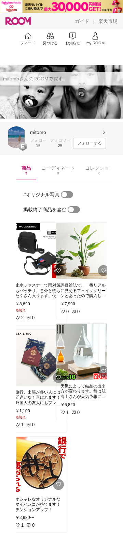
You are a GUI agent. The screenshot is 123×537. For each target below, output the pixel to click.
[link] (39, 251)
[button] (16, 137)
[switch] (67, 194)
